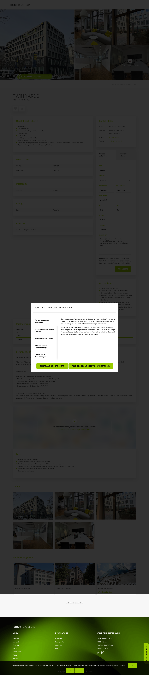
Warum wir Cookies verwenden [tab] (42, 321)
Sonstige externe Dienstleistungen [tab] (41, 346)
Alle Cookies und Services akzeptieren (91, 366)
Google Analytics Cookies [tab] (44, 338)
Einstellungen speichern (52, 366)
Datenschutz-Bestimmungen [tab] (40, 355)
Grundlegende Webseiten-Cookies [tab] (44, 330)
